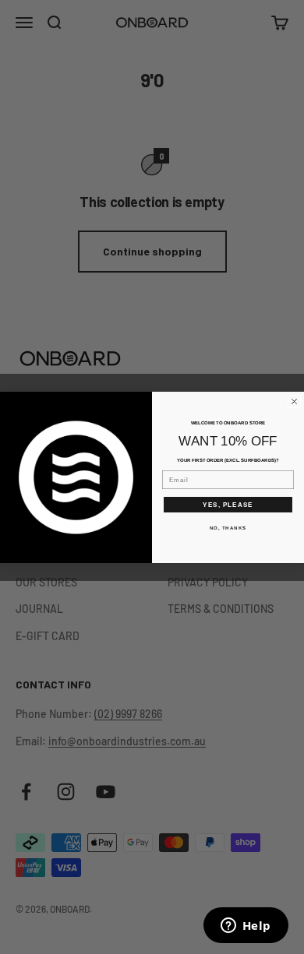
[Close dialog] (294, 401)
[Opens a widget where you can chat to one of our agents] (245, 926)
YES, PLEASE (228, 504)
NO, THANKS (228, 527)
